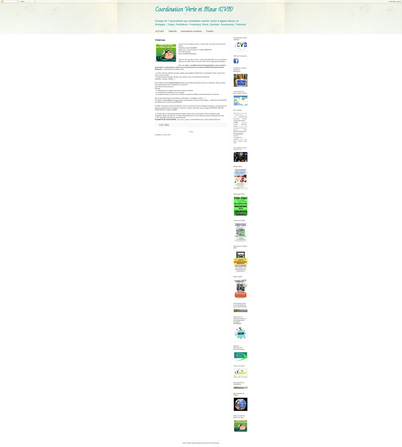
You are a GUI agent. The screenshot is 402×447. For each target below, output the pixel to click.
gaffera (206, 443)
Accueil (191, 131)
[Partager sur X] (164, 125)
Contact (209, 31)
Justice (235, 124)
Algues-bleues (239, 115)
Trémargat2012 (237, 137)
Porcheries (238, 134)
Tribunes (235, 139)
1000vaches (236, 113)
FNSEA (235, 122)
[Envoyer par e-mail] (160, 125)
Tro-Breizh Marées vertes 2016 (240, 141)
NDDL (245, 128)
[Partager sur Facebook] (166, 125)
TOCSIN (235, 136)
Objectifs (173, 31)
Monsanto (241, 126)
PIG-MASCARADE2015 (240, 130)
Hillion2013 (244, 122)
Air (234, 115)
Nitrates (235, 129)
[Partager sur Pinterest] (168, 125)
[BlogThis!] (162, 125)
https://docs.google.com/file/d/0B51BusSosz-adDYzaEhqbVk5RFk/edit (198, 119)
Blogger (217, 443)
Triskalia (242, 139)
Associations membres (191, 31)
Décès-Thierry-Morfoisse (240, 119)
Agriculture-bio (243, 113)
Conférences (243, 117)
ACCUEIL (159, 31)
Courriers (236, 119)
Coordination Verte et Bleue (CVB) (194, 9)
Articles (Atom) (167, 135)
